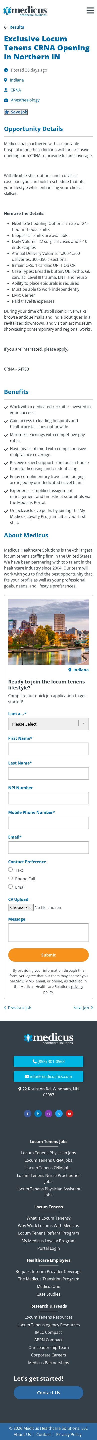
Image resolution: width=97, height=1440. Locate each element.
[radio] (48, 870)
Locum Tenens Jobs (48, 1141)
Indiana (17, 80)
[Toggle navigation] (90, 11)
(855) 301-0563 (51, 1061)
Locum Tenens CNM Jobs (48, 1167)
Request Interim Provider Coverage (49, 1271)
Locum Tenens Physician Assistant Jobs (48, 1192)
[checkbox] (48, 879)
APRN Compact (48, 1340)
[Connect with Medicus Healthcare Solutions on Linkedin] (38, 1113)
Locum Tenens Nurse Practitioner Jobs (48, 1178)
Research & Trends (48, 1306)
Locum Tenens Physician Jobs (48, 1152)
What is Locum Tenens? (49, 1218)
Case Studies (48, 1294)
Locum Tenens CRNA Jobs (48, 1160)
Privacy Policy (69, 1434)
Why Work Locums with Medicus (48, 1225)
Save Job (18, 112)
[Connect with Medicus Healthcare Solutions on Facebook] (27, 1113)
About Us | (24, 1434)
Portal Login (48, 1248)
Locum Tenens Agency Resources (48, 1325)
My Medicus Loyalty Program (49, 1241)
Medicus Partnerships (48, 1362)
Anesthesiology (25, 100)
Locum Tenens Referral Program (48, 1233)
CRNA (15, 90)
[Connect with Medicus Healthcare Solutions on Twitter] (59, 1113)
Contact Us (48, 1393)
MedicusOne (48, 1286)
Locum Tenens (48, 1207)
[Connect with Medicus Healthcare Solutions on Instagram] (48, 1113)
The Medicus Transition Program (48, 1279)
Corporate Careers (48, 1355)
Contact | (45, 1434)
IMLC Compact (48, 1332)
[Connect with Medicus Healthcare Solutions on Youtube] (69, 1113)
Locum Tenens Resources (49, 1317)
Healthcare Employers (48, 1260)
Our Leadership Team (48, 1347)
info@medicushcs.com (51, 1076)
